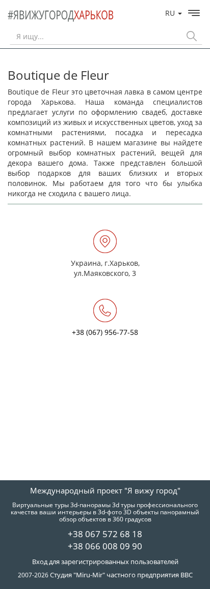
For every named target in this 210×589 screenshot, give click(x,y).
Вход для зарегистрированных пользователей (105, 561)
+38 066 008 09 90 (105, 546)
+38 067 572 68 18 (105, 534)
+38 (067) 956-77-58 (105, 332)
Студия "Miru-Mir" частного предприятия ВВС (121, 575)
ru (171, 13)
